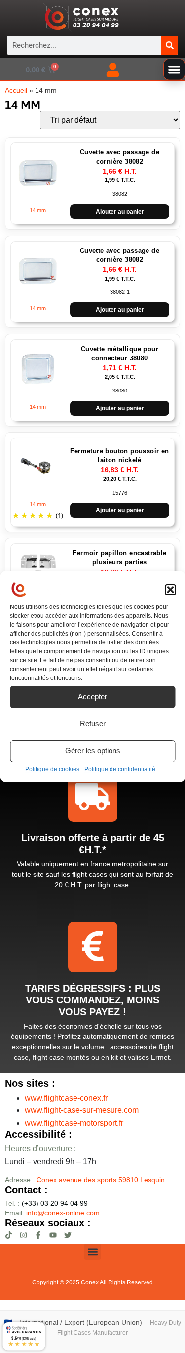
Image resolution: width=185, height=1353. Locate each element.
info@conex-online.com (63, 1213)
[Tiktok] (8, 1235)
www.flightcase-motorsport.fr (74, 1123)
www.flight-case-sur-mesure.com (82, 1110)
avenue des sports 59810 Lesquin (101, 1180)
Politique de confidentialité (119, 769)
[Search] (169, 45)
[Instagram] (23, 1235)
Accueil (16, 90)
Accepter (92, 696)
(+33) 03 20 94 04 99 (46, 1203)
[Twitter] (68, 1235)
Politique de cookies (52, 769)
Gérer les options (92, 751)
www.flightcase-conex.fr (66, 1098)
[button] (170, 590)
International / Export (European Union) (80, 1322)
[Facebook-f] (38, 1235)
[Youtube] (53, 1235)
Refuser (93, 723)
